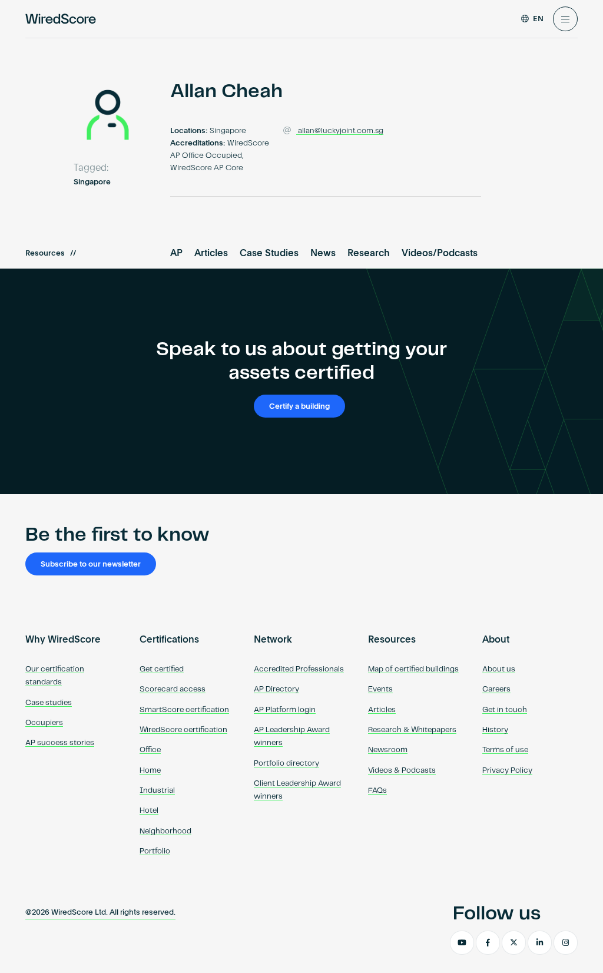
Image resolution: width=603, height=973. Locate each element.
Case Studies (269, 254)
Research (368, 254)
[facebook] (487, 943)
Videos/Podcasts (440, 254)
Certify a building (299, 407)
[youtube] (461, 943)
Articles (211, 254)
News (323, 254)
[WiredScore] (60, 19)
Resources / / (50, 253)
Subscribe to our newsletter (91, 564)
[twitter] (513, 943)
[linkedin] (539, 943)
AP (176, 254)
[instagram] (565, 943)
